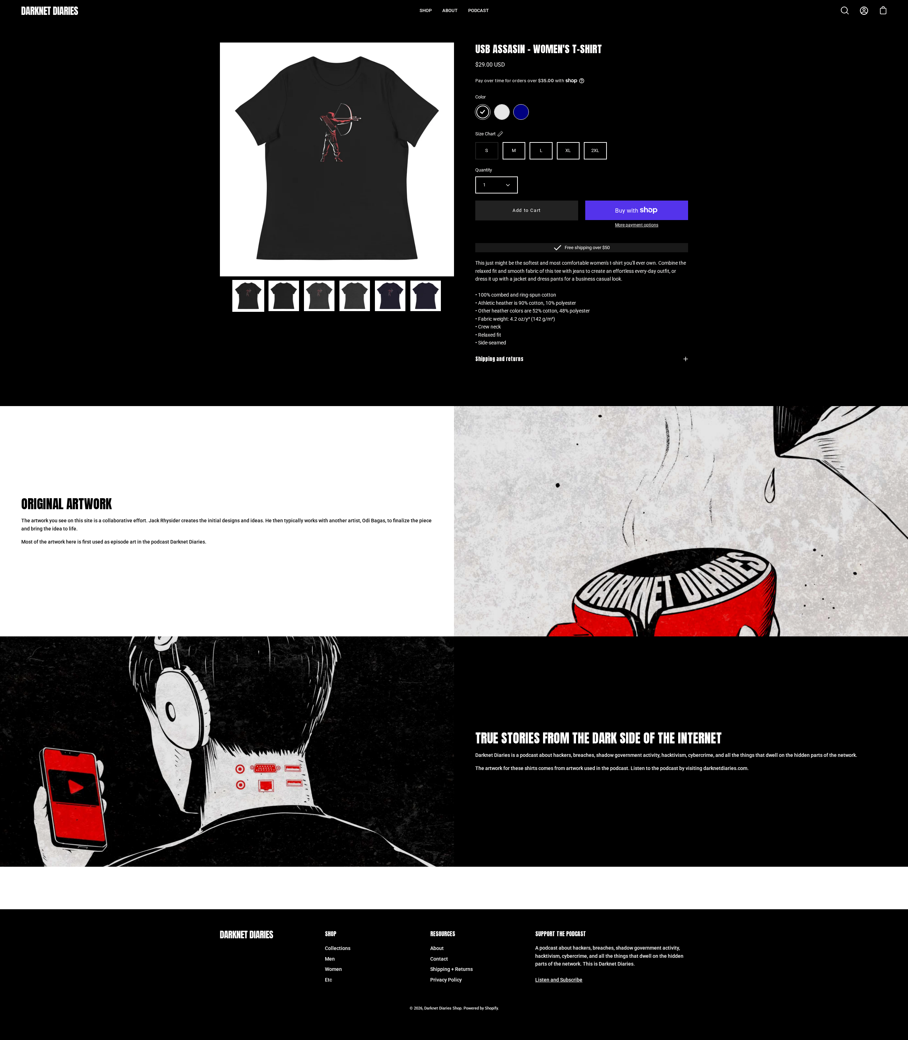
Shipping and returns (499, 359)
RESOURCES (442, 934)
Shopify (491, 1008)
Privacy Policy (446, 980)
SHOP (330, 934)
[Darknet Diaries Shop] (49, 10)
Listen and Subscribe (558, 980)
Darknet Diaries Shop (442, 1008)
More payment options (636, 225)
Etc (328, 980)
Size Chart (485, 133)
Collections (337, 948)
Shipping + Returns (451, 969)
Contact (439, 959)
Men (330, 959)
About (437, 948)
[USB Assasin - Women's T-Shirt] (248, 296)
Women (333, 969)
